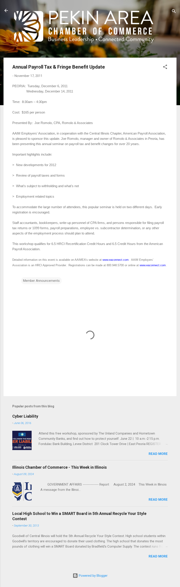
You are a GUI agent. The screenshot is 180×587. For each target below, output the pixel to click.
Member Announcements (41, 281)
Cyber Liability (25, 416)
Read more (158, 454)
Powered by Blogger (93, 576)
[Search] (173, 12)
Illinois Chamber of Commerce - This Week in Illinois (59, 467)
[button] (165, 67)
